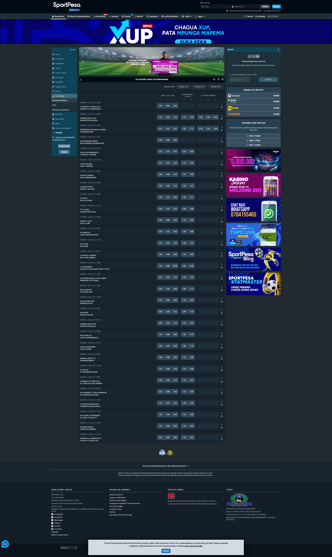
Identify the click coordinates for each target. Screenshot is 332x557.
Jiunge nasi (64, 146)
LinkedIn (54, 532)
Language (206, 3)
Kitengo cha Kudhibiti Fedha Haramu (125, 503)
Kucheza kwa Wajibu (118, 500)
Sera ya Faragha (116, 506)
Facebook (58, 517)
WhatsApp (58, 520)
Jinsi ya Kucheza (116, 495)
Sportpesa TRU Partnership (121, 515)
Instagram (58, 514)
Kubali (166, 551)
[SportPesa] (74, 6)
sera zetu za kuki (193, 546)
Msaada (261, 16)
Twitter (57, 523)
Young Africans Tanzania (170, 452)
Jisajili (276, 6)
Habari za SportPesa (59, 535)
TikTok (57, 526)
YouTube (58, 529)
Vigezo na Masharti (118, 497)
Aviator (113, 512)
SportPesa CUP (162, 452)
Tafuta (250, 16)
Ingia (64, 152)
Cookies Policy (116, 509)
